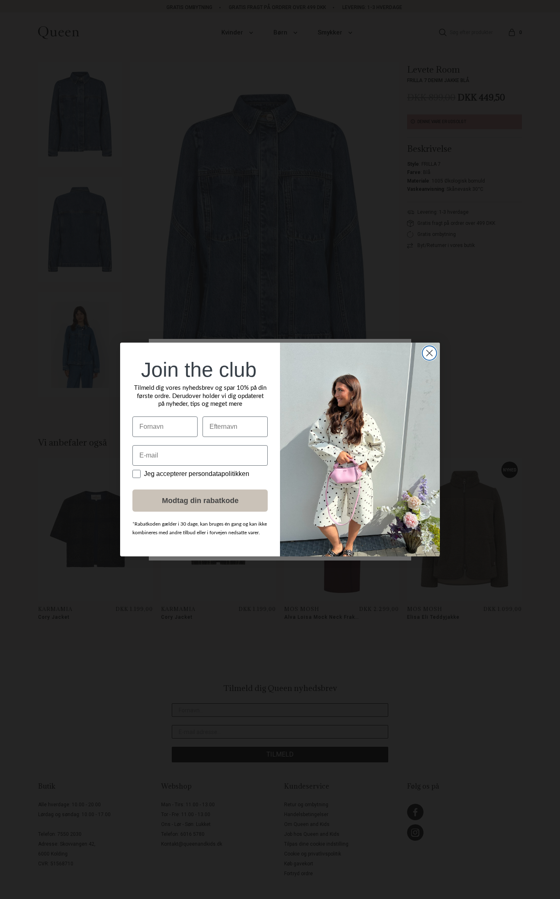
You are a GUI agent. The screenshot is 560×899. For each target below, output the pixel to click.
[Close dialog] (429, 353)
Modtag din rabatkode (200, 500)
